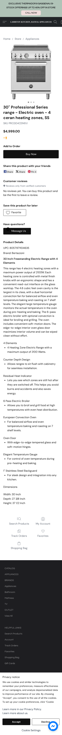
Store (18, 39)
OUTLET (9, 610)
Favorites (42, 536)
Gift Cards (10, 663)
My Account (43, 523)
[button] (31, 12)
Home (6, 39)
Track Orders (19, 536)
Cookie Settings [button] (31, 730)
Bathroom (10, 592)
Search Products (19, 523)
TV (6, 604)
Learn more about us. (15, 713)
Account (9, 640)
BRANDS (9, 580)
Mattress (9, 598)
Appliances (32, 39)
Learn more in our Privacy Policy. (21, 709)
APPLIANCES (12, 574)
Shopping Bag (19, 548)
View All (9, 616)
